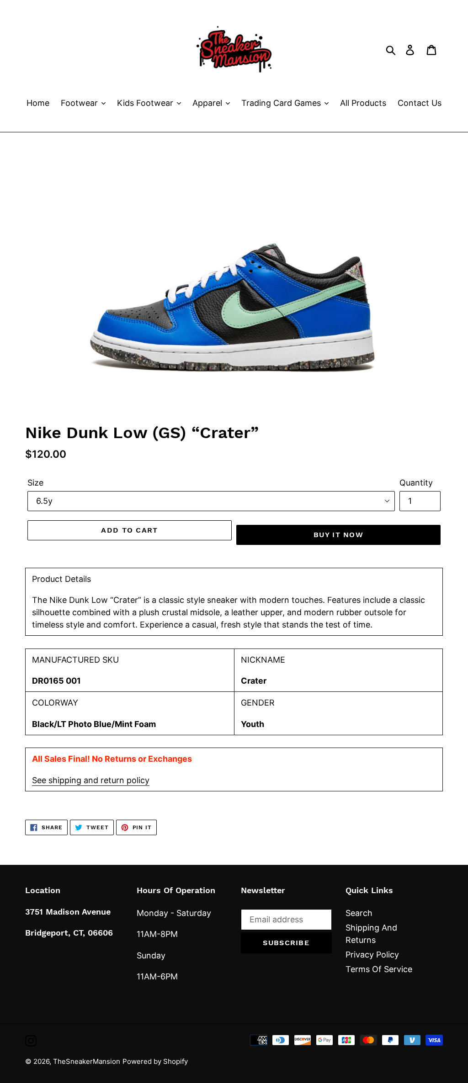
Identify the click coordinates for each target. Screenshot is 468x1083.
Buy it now (338, 534)
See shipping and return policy (90, 780)
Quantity (416, 482)
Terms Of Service (379, 969)
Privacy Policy (372, 954)
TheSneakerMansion (86, 1061)
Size (35, 482)
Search (359, 913)
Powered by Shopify (155, 1061)
